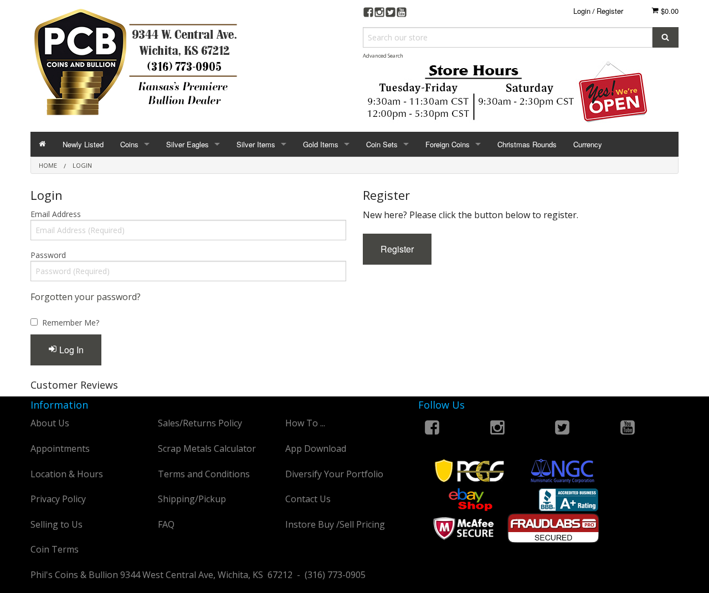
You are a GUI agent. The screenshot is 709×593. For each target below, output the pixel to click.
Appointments (60, 448)
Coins (129, 144)
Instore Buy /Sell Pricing (335, 524)
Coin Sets (382, 144)
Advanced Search (383, 55)
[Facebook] (368, 13)
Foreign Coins (447, 144)
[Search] (666, 37)
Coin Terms (54, 549)
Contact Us (308, 499)
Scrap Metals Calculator (207, 448)
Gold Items (320, 144)
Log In (70, 349)
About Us (49, 423)
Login (581, 11)
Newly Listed (83, 144)
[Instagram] (379, 13)
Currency (587, 144)
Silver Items (256, 144)
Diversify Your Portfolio (334, 474)
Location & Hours (66, 474)
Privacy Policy (58, 499)
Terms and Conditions (204, 474)
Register (610, 11)
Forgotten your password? (85, 297)
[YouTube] (401, 13)
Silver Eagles (187, 144)
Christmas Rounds (527, 144)
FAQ (166, 524)
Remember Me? (70, 322)
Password (48, 255)
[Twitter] (390, 13)
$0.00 (669, 11)
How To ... (305, 423)
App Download (315, 448)
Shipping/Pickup (192, 499)
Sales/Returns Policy (200, 423)
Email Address (55, 214)
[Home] (42, 144)
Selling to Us (56, 524)
